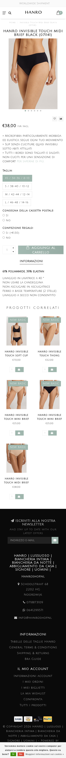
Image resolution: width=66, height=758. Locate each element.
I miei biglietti (33, 687)
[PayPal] (47, 718)
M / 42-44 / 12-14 (17, 194)
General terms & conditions (33, 647)
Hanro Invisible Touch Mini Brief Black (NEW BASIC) (49, 419)
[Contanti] (29, 718)
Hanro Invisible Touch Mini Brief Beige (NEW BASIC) (16, 419)
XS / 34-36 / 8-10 (17, 178)
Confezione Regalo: (18, 228)
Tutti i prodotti (33, 705)
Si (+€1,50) (12, 232)
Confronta (33, 699)
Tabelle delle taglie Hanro (33, 641)
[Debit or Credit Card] (38, 718)
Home (12, 23)
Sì (7, 215)
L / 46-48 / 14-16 (16, 202)
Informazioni (31, 261)
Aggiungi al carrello (43, 250)
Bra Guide (33, 659)
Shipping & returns (33, 653)
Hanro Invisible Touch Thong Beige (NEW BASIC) (49, 356)
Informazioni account (33, 676)
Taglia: (8, 170)
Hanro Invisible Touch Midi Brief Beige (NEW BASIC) (16, 483)
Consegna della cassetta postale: (28, 210)
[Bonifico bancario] (19, 718)
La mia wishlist (33, 693)
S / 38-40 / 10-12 (17, 186)
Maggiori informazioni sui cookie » (45, 754)
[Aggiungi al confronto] (60, 118)
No (8, 220)
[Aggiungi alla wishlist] (54, 118)
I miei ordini (33, 681)
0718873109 (35, 602)
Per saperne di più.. (30, 161)
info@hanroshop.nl (35, 617)
